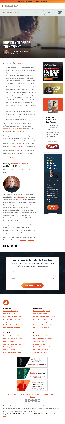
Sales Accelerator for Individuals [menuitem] (12, 338)
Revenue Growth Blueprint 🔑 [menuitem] (41, 311)
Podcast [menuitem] (45, 394)
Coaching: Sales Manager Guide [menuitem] (42, 347)
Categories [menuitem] (37, 12)
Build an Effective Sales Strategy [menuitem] (42, 319)
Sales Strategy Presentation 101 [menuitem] (42, 325)
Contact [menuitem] (32, 397)
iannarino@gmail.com (27, 240)
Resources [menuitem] (53, 394)
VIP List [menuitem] (29, 394)
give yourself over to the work (12, 129)
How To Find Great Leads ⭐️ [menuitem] (11, 325)
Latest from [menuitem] (11, 12)
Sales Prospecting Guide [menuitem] (10, 347)
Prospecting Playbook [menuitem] (9, 314)
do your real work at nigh (14, 146)
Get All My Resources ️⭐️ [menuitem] (40, 336)
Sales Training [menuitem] (7, 333)
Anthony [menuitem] (15, 394)
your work (19, 63)
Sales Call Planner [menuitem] (38, 341)
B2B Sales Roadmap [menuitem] (9, 341)
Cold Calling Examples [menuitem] (9, 350)
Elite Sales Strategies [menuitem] (39, 344)
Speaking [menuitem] (37, 394)
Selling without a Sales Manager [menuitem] (42, 338)
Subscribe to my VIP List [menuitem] (40, 352)
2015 (11, 158)
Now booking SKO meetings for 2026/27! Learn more (32, 1)
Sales (8, 158)
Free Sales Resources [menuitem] (40, 333)
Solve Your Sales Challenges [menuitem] (41, 327)
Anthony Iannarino (22, 51)
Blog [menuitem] (22, 394)
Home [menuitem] (8, 394)
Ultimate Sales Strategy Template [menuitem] (42, 322)
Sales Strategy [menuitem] (38, 308)
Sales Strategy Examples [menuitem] (40, 314)
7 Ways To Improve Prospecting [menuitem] (12, 322)
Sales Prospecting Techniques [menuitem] (11, 327)
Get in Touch (53, 207)
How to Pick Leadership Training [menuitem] (12, 352)
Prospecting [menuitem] (7, 308)
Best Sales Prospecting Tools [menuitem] (11, 319)
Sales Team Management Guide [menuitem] (12, 344)
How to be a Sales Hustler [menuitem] (40, 350)
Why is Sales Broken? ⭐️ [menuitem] (10, 311)
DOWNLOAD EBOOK (52, 146)
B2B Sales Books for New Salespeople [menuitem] (44, 316)
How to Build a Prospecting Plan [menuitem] (12, 316)
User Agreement (37, 406)
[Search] (59, 12)
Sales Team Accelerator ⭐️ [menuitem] (11, 336)
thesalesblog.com (20, 197)
